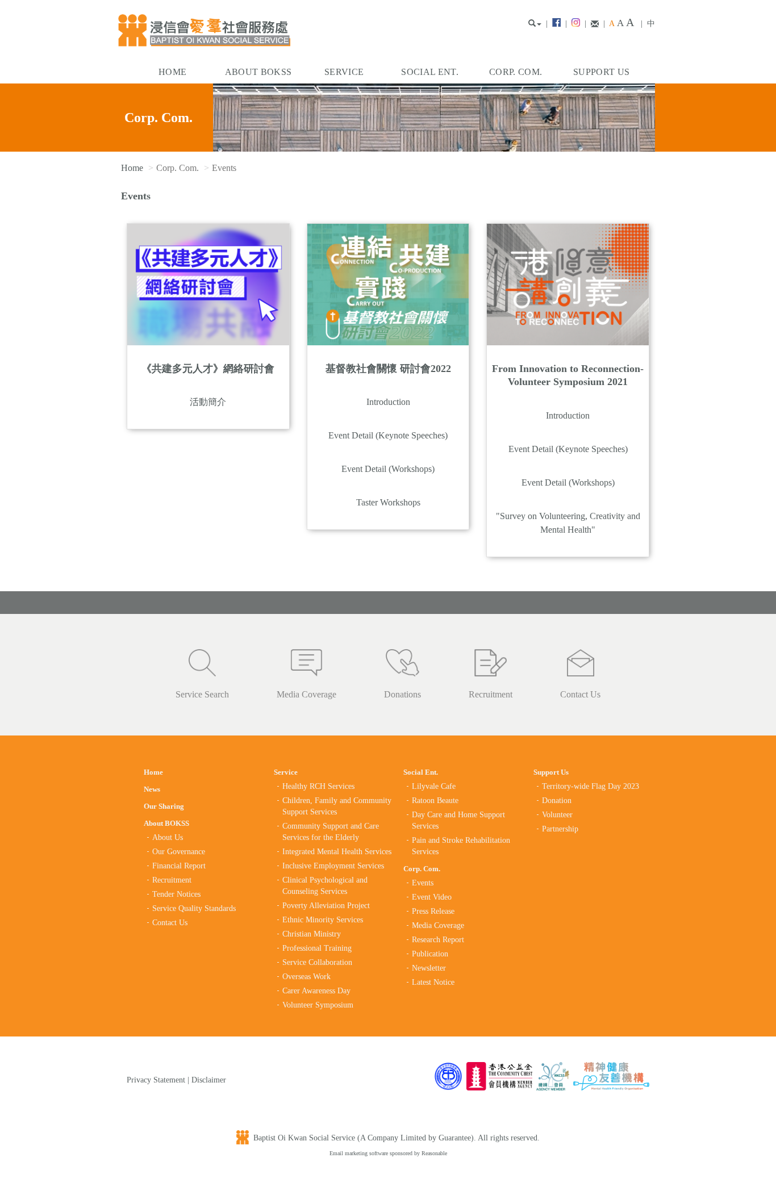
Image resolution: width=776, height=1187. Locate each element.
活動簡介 (208, 402)
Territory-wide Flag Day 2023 (590, 786)
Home (172, 72)
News (152, 789)
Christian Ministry (311, 934)
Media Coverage (306, 694)
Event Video (432, 897)
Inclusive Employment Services (333, 866)
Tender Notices (176, 894)
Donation (556, 800)
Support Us (601, 72)
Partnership (560, 829)
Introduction (388, 402)
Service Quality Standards (194, 908)
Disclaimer (208, 1080)
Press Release (433, 911)
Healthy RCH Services (318, 786)
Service (344, 72)
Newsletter (429, 968)
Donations (402, 694)
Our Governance (178, 851)
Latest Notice (433, 982)
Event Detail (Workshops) (388, 469)
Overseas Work (306, 976)
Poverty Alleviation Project (326, 905)
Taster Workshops (388, 502)
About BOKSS (258, 72)
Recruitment (490, 694)
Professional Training (317, 948)
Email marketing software (359, 1153)
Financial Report (179, 866)
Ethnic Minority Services (322, 920)
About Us (167, 837)
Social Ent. (429, 72)
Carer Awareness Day (316, 991)
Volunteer (557, 814)
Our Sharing (164, 806)
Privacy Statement (156, 1080)
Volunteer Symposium (317, 1005)
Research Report (438, 939)
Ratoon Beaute (435, 800)
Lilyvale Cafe (434, 786)
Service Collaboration (317, 962)
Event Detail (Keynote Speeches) (388, 435)
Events (422, 883)
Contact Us (580, 694)
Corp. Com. (515, 72)
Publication (430, 954)
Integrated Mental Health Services (336, 851)
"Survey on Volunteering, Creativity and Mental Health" (568, 522)
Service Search (202, 694)
